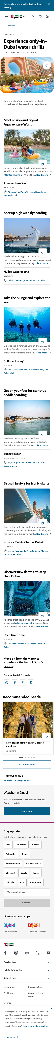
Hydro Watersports (16, 272)
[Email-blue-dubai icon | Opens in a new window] (31, 682)
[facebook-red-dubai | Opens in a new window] (15, 682)
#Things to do (22, 781)
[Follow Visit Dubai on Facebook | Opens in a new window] (5, 953)
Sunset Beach (12, 454)
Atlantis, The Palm (13, 175)
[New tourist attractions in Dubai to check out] (28, 720)
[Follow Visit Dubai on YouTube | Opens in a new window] (48, 953)
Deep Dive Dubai (14, 635)
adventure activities (25, 623)
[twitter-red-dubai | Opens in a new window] (23, 682)
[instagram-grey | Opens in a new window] (16, 953)
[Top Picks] (40, 16)
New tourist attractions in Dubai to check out (25, 744)
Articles (11, 25)
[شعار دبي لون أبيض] (12, 945)
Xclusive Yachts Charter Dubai (23, 542)
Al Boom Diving (14, 361)
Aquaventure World (16, 183)
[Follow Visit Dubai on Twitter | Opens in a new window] (37, 953)
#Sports (8, 781)
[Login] (47, 16)
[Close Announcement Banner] (49, 4)
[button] (11, 1037)
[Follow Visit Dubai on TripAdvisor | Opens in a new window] (27, 953)
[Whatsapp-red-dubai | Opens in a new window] (7, 682)
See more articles (27, 764)
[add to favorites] (47, 65)
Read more (42, 175)
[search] (33, 16)
